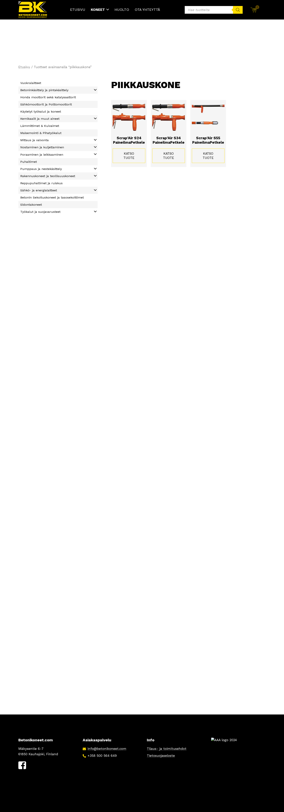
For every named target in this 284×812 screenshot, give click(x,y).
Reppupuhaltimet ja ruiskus (41, 183)
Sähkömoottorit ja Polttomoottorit (46, 104)
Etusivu (24, 67)
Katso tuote (128, 156)
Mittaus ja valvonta (34, 140)
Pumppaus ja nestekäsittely (41, 169)
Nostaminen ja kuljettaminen (42, 147)
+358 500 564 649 (102, 756)
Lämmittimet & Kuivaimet (39, 126)
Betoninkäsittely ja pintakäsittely (44, 90)
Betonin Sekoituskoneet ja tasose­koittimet (52, 197)
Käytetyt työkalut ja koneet (40, 111)
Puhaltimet (28, 162)
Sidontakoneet (31, 204)
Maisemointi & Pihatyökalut (40, 133)
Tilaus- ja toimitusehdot (166, 749)
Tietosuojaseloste (161, 756)
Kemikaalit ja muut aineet (40, 118)
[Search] (238, 10)
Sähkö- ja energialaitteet (38, 190)
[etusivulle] (32, 10)
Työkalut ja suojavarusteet (40, 212)
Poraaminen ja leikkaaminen (41, 154)
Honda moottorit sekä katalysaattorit (48, 97)
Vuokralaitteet (30, 83)
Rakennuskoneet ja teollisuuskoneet (47, 176)
